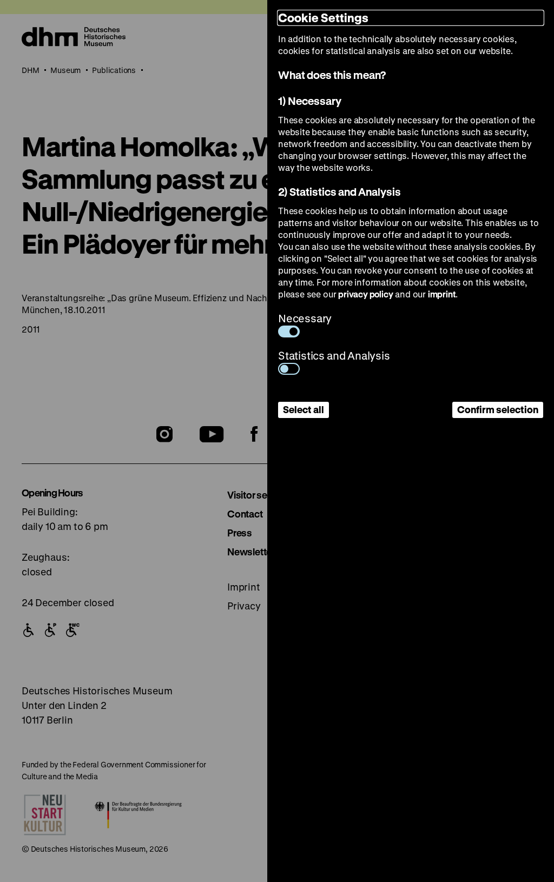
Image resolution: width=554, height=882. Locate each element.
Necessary (305, 318)
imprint (442, 294)
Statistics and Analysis (334, 355)
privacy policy (365, 294)
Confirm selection (497, 409)
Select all (303, 409)
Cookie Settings (323, 17)
